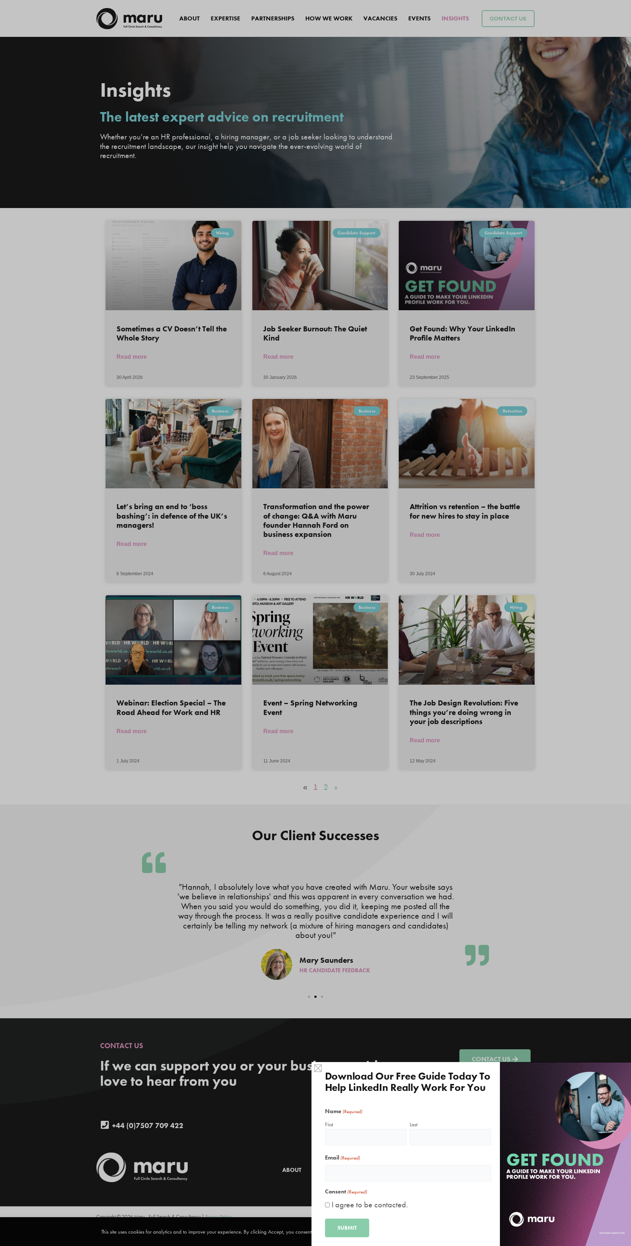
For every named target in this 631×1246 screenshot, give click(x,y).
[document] (315, 623)
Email (342, 1157)
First (329, 1124)
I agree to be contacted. (370, 1205)
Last (413, 1124)
